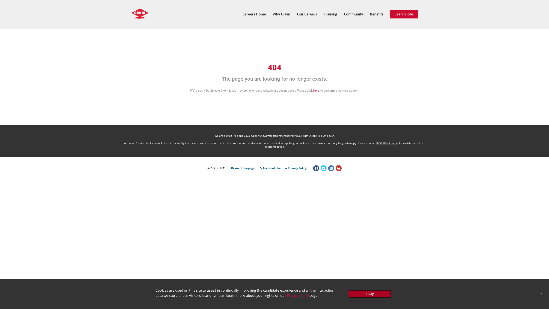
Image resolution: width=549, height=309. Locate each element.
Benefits (376, 14)
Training (330, 14)
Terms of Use (272, 168)
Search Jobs (404, 14)
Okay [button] (370, 294)
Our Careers (307, 14)
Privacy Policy (297, 168)
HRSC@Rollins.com (387, 143)
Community (353, 14)
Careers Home (254, 14)
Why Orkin (281, 14)
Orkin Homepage (243, 168)
